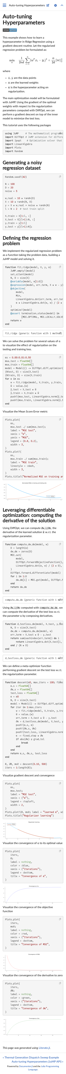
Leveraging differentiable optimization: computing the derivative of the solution (32, 515)
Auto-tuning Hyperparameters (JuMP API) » (37, 1061)
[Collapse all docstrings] (62, 5)
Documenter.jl (26, 1066)
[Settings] (55, 5)
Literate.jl (44, 1048)
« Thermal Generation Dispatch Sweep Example (31, 1057)
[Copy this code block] (60, 133)
